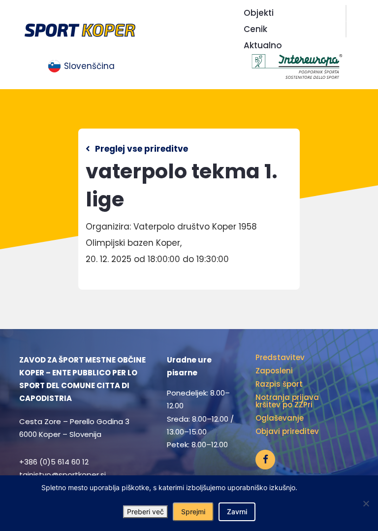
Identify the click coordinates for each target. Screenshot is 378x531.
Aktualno (263, 45)
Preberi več (145, 511)
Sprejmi (193, 511)
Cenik (255, 29)
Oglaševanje (279, 418)
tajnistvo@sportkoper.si (62, 474)
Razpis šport (279, 384)
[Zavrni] (366, 503)
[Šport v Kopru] (80, 29)
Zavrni (237, 511)
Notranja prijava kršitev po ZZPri (287, 401)
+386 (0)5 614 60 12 (54, 462)
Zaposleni (274, 370)
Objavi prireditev (287, 431)
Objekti (259, 13)
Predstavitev (280, 357)
